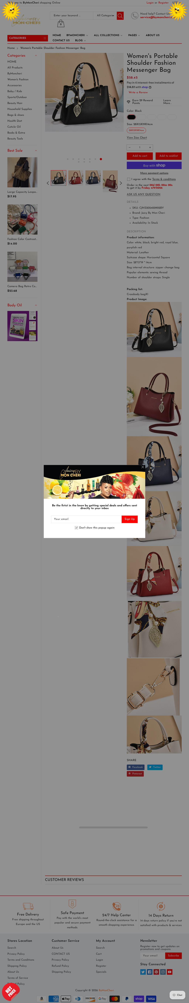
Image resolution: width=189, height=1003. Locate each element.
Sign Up (130, 519)
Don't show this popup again (96, 527)
